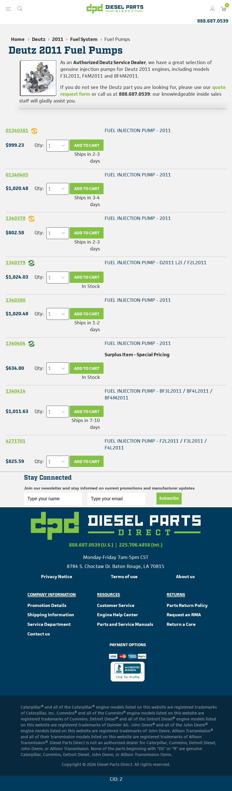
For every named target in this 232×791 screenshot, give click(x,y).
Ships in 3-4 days (87, 201)
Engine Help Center (117, 615)
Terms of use (124, 577)
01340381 (17, 130)
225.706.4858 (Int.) (140, 545)
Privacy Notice (56, 577)
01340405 (17, 175)
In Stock (91, 286)
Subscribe (169, 498)
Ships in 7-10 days (86, 423)
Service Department (49, 624)
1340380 (15, 300)
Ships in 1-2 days (87, 326)
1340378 (15, 218)
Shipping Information (50, 615)
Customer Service (115, 605)
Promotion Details (46, 605)
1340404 (15, 343)
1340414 (15, 391)
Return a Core (181, 624)
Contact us (38, 634)
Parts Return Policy (187, 605)
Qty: (39, 145)
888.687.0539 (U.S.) (91, 545)
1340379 (15, 262)
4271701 (15, 441)
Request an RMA (184, 615)
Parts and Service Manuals (125, 624)
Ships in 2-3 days (87, 157)
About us (185, 577)
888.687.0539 (212, 21)
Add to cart (86, 145)
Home (18, 39)
